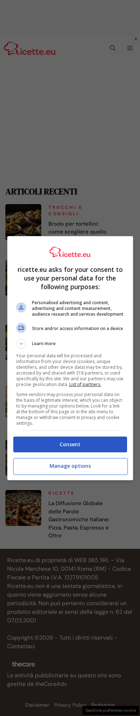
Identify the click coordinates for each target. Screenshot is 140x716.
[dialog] (70, 358)
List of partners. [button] (85, 384)
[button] (70, 344)
